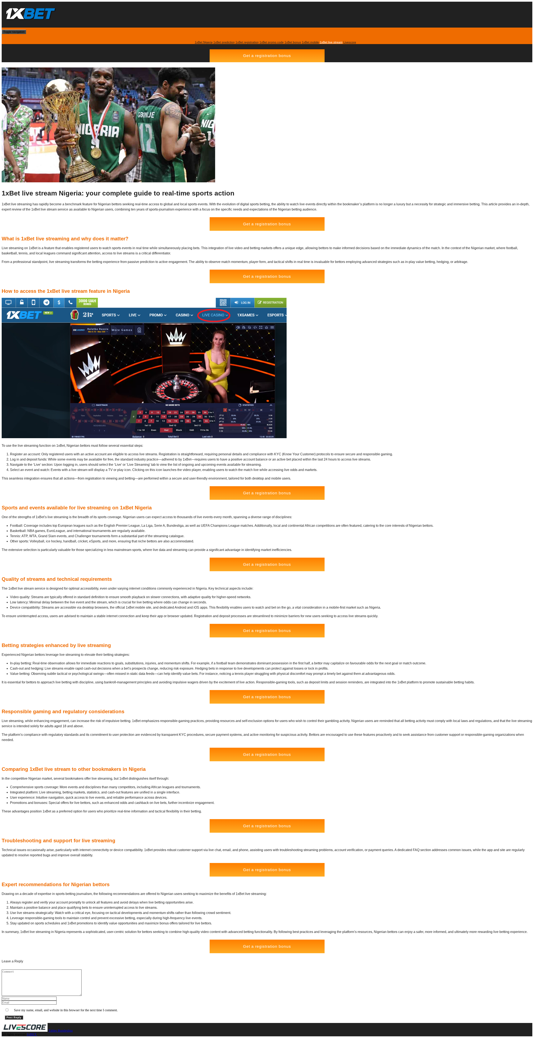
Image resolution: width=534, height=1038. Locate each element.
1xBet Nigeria (204, 42)
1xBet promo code (271, 42)
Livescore (349, 42)
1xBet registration (247, 42)
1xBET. (32, 1034)
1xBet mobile (310, 42)
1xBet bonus (293, 42)
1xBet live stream (331, 42)
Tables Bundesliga (60, 1030)
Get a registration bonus (267, 55)
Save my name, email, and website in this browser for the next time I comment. (66, 1010)
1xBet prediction (224, 42)
